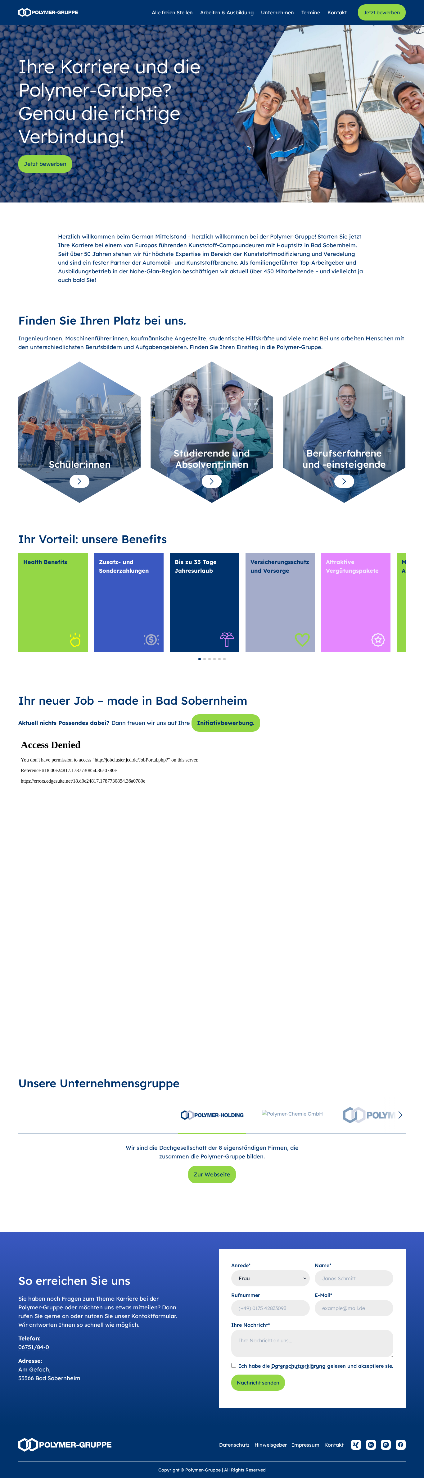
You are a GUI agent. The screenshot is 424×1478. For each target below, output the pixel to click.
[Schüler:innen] (79, 481)
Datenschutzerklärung (298, 1366)
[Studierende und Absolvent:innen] (212, 481)
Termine (310, 12)
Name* (323, 1265)
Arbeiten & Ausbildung (227, 12)
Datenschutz (234, 1445)
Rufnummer (245, 1295)
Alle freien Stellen (172, 12)
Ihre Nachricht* (250, 1325)
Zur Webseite (212, 1174)
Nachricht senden (258, 1383)
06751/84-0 (33, 1347)
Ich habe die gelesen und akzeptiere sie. (316, 1366)
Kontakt (337, 12)
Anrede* (241, 1265)
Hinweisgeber (271, 1445)
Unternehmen (277, 12)
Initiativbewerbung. (226, 722)
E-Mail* (323, 1295)
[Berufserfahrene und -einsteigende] (344, 481)
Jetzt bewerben (381, 12)
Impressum (305, 1445)
